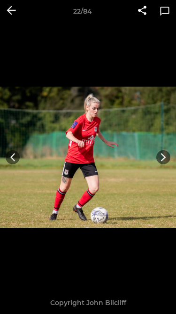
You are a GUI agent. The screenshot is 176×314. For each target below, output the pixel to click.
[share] (142, 11)
